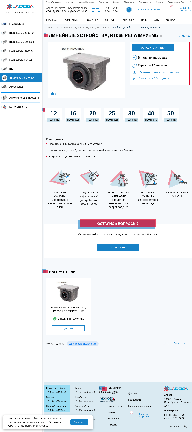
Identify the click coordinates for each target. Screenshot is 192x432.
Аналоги (128, 20)
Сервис (110, 20)
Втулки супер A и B (96, 27)
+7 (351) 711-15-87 (84, 401)
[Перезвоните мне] (129, 9)
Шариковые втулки (70, 27)
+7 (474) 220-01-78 (84, 392)
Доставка (92, 20)
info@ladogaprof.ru (148, 9)
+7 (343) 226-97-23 (84, 410)
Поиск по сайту (178, 426)
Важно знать (150, 20)
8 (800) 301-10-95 (77, 11)
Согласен (80, 422)
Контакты (172, 20)
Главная (52, 20)
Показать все (180, 343)
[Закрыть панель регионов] (190, 2)
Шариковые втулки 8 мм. (82, 343)
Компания (72, 20)
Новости (112, 425)
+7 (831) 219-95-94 (56, 410)
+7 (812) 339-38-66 (56, 11)
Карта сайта (134, 400)
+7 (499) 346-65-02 (56, 401)
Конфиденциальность (140, 406)
